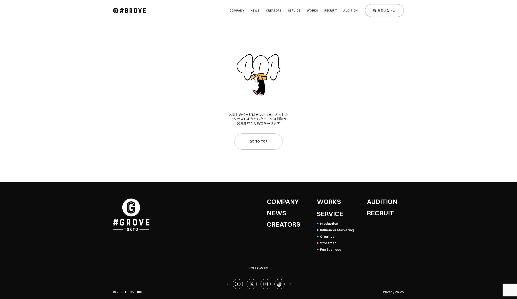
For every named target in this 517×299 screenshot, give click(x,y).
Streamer (328, 243)
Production (329, 223)
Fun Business (330, 249)
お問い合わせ (386, 10)
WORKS (329, 202)
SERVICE (330, 214)
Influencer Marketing (337, 230)
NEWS (276, 213)
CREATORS (283, 224)
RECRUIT (380, 213)
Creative (327, 236)
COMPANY (283, 202)
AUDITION (382, 202)
